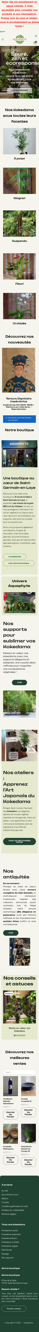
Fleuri (19, 283)
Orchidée (19, 323)
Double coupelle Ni (26, 1100)
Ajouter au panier (10, 1114)
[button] (3, 39)
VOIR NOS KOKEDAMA (19, 90)
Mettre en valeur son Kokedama (19, 1029)
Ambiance (9, 993)
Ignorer (2, 31)
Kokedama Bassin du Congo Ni (26, 1149)
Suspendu (19, 241)
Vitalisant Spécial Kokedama (8, 1101)
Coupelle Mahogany (8, 1148)
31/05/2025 (20, 1035)
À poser (19, 158)
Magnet (19, 198)
